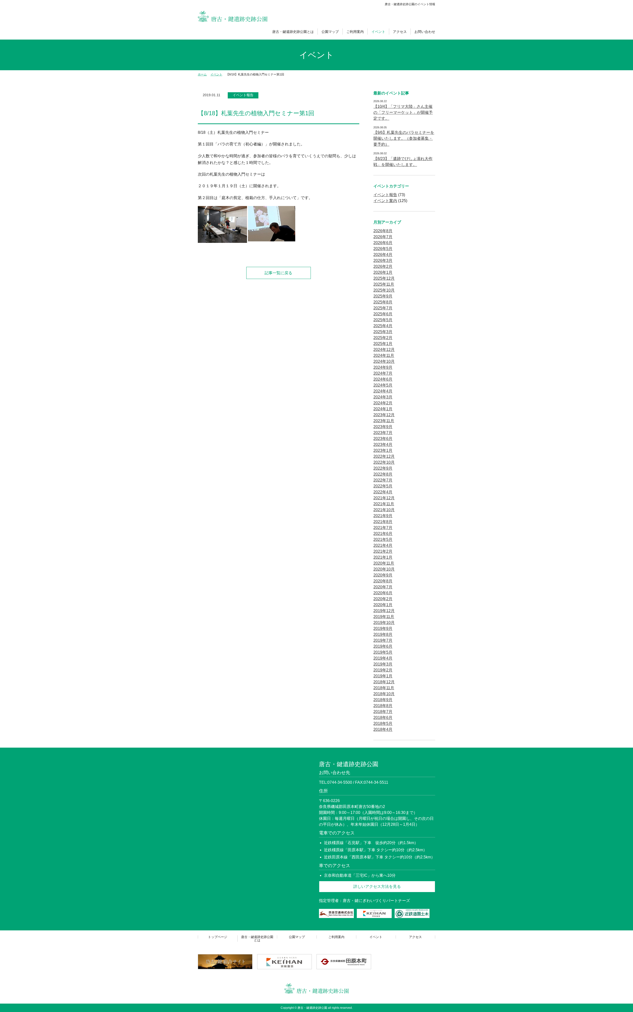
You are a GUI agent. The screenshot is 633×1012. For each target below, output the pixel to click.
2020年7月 (382, 587)
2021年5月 (382, 539)
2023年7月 (382, 433)
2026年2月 (382, 266)
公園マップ (330, 32)
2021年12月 (384, 498)
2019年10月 (384, 623)
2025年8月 (382, 302)
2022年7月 (382, 480)
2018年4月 (382, 729)
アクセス (400, 32)
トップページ (217, 937)
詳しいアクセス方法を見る (377, 886)
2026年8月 (382, 231)
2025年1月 (382, 344)
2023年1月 (382, 450)
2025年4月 (382, 326)
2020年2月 (382, 599)
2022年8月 (382, 474)
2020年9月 (382, 575)
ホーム (202, 74)
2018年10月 (384, 694)
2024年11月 (383, 355)
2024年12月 (384, 349)
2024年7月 (382, 373)
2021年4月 (382, 545)
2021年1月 (382, 557)
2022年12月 (384, 456)
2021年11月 (383, 504)
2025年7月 (382, 308)
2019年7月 (382, 640)
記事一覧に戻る (278, 273)
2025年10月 (384, 290)
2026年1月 (382, 272)
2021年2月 (382, 551)
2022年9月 (382, 468)
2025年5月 (382, 320)
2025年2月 (382, 338)
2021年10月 (384, 510)
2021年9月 (382, 516)
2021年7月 (382, 528)
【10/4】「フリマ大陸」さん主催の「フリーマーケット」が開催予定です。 (403, 112)
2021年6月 (382, 533)
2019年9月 (382, 628)
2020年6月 (382, 593)
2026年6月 (382, 243)
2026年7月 (382, 237)
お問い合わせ (424, 32)
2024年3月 (382, 397)
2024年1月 (382, 409)
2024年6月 (382, 379)
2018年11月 (383, 688)
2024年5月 (382, 385)
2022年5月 (382, 486)
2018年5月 (382, 723)
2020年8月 (382, 581)
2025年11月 (383, 284)
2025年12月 (384, 278)
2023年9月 (382, 427)
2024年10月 (384, 361)
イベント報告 (243, 95)
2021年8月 (382, 522)
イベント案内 (385, 201)
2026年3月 (382, 260)
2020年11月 (383, 563)
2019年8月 (382, 634)
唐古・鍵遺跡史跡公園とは (293, 32)
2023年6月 (382, 439)
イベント (378, 32)
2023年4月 (382, 444)
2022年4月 (382, 492)
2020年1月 (382, 605)
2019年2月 (382, 670)
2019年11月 (383, 617)
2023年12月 (384, 415)
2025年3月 (382, 332)
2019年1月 (382, 676)
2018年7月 (382, 712)
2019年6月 (382, 646)
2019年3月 (382, 664)
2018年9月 (382, 700)
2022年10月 (384, 462)
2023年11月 (383, 421)
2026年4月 (382, 255)
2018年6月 (382, 717)
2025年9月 (382, 296)
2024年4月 (382, 391)
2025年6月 (382, 314)
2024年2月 (382, 403)
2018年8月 (382, 706)
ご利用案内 (355, 32)
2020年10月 (384, 569)
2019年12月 (384, 611)
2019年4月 (382, 658)
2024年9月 (382, 367)
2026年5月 (382, 249)
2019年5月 (382, 652)
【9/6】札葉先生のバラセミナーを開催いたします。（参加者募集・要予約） (403, 138)
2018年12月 (384, 682)
